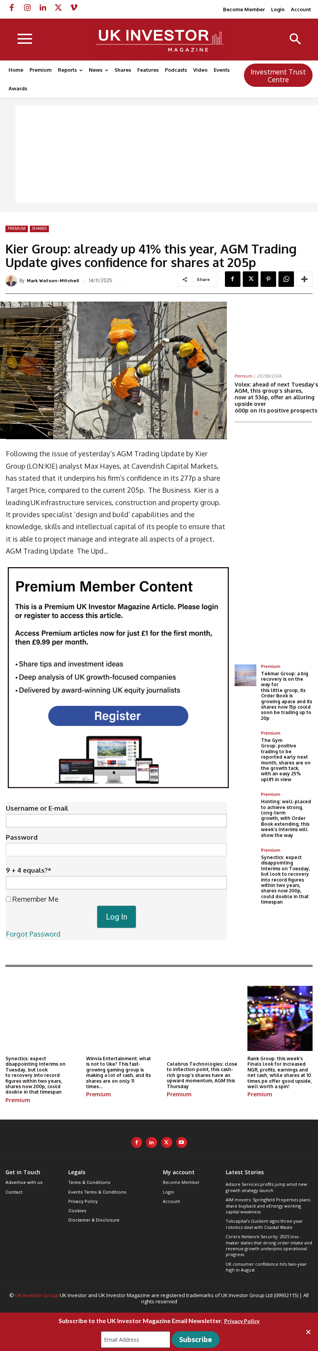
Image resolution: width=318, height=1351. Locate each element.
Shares (39, 228)
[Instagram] (27, 8)
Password (22, 837)
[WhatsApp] (286, 279)
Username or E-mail (37, 808)
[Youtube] (181, 1142)
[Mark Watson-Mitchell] (12, 280)
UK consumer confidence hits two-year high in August (266, 1267)
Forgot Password (33, 934)
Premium (17, 228)
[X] (58, 8)
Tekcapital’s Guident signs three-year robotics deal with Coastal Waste (264, 1224)
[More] (304, 279)
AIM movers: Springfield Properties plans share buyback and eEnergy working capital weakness (268, 1206)
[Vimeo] (73, 8)
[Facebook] (11, 8)
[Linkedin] (42, 8)
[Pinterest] (268, 279)
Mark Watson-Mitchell (53, 280)
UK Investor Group (37, 1295)
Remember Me (35, 899)
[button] (295, 40)
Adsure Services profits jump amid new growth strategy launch (266, 1187)
